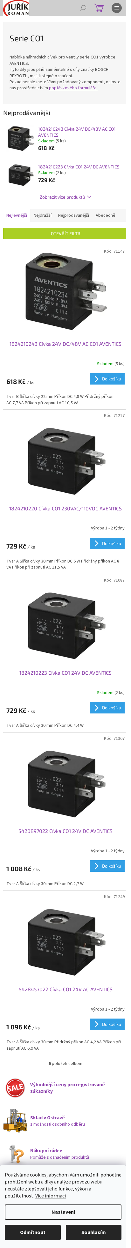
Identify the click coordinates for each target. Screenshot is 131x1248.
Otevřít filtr (65, 233)
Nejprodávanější (73, 215)
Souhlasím (93, 1232)
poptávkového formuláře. (73, 88)
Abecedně (105, 215)
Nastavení (63, 1212)
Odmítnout (32, 1232)
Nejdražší (43, 215)
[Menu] (116, 8)
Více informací (50, 1195)
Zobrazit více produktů (62, 197)
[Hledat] (83, 8)
